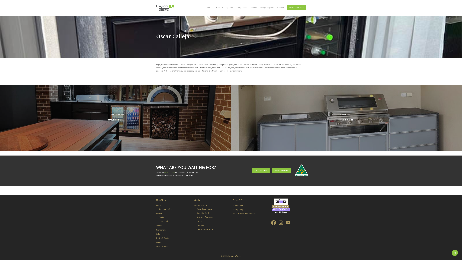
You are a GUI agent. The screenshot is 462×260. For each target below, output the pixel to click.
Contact (159, 242)
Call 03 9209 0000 (163, 246)
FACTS (199, 221)
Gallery (158, 234)
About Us (159, 213)
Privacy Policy (237, 209)
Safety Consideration (205, 209)
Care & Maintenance (205, 229)
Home (158, 205)
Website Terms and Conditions (244, 213)
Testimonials (164, 221)
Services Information (205, 217)
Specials (159, 226)
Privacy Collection (239, 205)
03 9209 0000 (169, 172)
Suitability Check (203, 213)
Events (161, 217)
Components (161, 230)
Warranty (200, 225)
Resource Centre (165, 209)
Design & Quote (162, 238)
